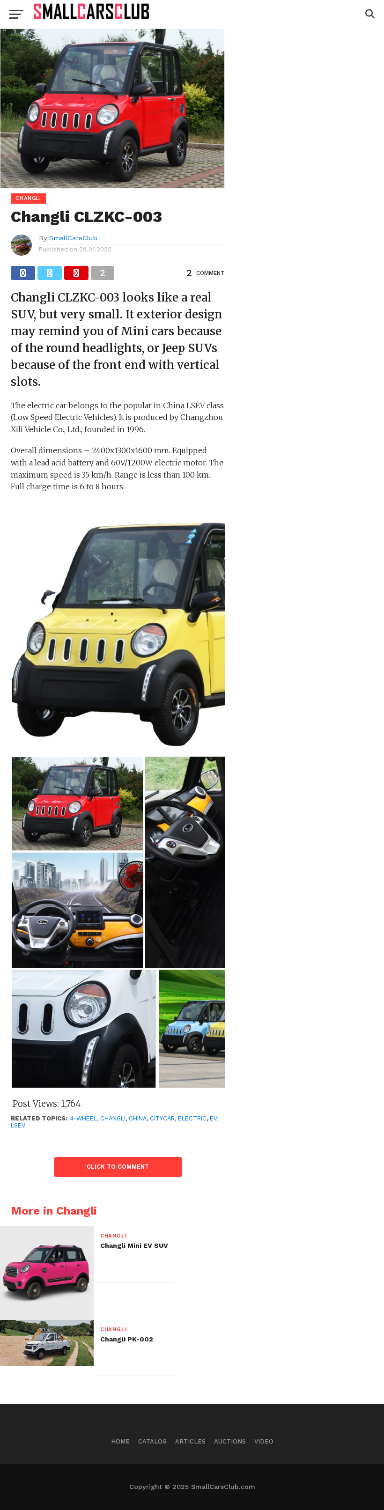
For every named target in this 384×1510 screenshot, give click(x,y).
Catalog (152, 1441)
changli (113, 1118)
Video (263, 1441)
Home (120, 1441)
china (138, 1118)
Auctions (230, 1441)
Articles (190, 1441)
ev (213, 1118)
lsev (18, 1125)
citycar (162, 1118)
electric (192, 1118)
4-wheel (83, 1118)
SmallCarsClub (73, 238)
